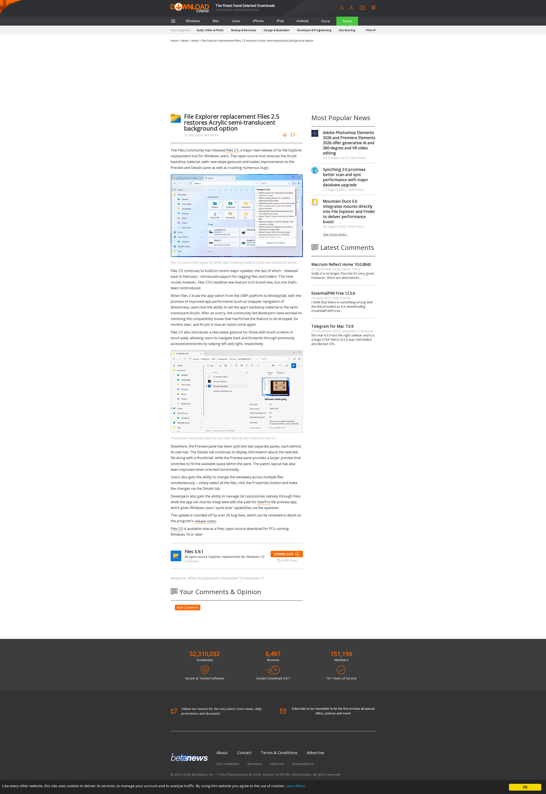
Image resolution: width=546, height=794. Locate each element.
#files (192, 578)
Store (325, 21)
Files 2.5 (232, 150)
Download (283, 554)
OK (525, 787)
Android (302, 21)
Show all (370, 30)
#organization (209, 578)
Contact (244, 752)
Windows (193, 21)
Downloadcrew (303, 764)
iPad (280, 21)
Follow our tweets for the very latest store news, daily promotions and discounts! (221, 711)
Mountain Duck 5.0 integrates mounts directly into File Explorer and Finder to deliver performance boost (349, 211)
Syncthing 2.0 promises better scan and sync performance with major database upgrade (345, 177)
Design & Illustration (277, 30)
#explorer (179, 578)
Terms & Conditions (279, 752)
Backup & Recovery (243, 30)
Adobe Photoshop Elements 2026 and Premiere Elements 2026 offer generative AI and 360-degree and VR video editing (349, 143)
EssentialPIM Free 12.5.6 (333, 293)
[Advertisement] (273, 77)
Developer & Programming (314, 30)
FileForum (277, 764)
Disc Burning (347, 30)
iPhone (258, 21)
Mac (216, 21)
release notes (205, 521)
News (347, 21)
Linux (236, 21)
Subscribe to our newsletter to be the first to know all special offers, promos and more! (333, 711)
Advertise (315, 752)
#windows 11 (254, 578)
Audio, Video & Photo (210, 30)
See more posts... (335, 234)
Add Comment (187, 607)
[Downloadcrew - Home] (190, 7)
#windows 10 (233, 578)
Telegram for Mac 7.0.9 (332, 326)
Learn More (295, 785)
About (222, 752)
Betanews (254, 764)
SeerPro (263, 502)
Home (174, 40)
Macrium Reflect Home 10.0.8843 (341, 264)
